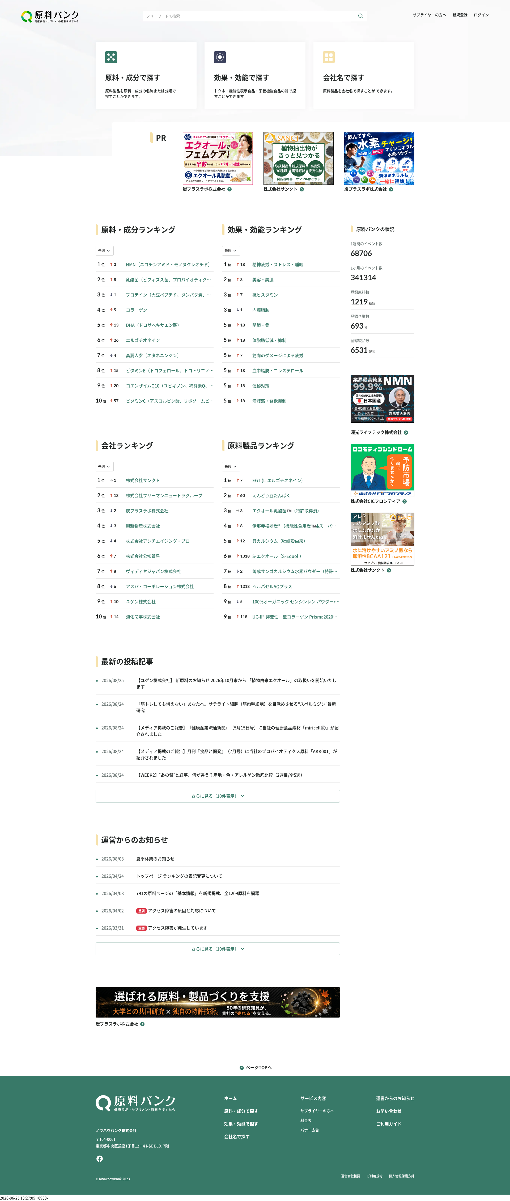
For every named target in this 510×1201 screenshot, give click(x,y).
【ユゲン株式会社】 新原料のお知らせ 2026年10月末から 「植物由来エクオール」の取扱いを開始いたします (236, 683)
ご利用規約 (374, 1176)
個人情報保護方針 (401, 1176)
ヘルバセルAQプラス (272, 586)
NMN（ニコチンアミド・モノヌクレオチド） (169, 264)
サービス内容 (313, 1098)
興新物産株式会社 (143, 526)
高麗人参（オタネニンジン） (153, 355)
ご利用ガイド (389, 1124)
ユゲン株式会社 (141, 602)
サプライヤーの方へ (429, 15)
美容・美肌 (263, 280)
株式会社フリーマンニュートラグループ (164, 495)
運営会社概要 (350, 1176)
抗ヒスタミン (265, 295)
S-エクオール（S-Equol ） (278, 556)
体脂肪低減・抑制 (269, 340)
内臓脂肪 (260, 310)
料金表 (306, 1120)
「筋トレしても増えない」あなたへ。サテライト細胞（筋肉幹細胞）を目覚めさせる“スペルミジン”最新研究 (236, 707)
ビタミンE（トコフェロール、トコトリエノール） (170, 371)
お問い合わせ (389, 1111)
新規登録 (460, 15)
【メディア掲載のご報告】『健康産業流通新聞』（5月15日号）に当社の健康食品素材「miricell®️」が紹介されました (237, 731)
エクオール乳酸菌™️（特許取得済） (286, 511)
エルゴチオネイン (143, 340)
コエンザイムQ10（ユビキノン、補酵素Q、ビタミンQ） (170, 386)
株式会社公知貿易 (143, 556)
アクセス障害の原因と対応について (177, 911)
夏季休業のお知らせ (155, 859)
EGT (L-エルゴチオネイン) (277, 480)
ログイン (481, 15)
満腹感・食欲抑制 (269, 401)
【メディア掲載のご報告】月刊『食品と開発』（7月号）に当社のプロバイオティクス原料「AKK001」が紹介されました (236, 754)
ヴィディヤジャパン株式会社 (153, 571)
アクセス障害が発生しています (172, 928)
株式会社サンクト (143, 480)
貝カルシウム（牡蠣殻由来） (280, 541)
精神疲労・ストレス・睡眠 (277, 264)
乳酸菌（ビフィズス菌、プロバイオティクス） (170, 280)
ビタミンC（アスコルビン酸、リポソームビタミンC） (170, 401)
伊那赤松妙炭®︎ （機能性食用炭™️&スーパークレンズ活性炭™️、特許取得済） (296, 526)
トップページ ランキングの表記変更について (179, 876)
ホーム (230, 1098)
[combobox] (105, 251)
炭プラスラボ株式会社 (147, 511)
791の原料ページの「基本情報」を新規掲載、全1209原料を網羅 (197, 893)
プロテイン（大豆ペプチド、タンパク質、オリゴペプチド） (170, 295)
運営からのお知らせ (395, 1098)
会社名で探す (237, 1137)
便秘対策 (260, 386)
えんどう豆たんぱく (271, 495)
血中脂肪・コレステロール (277, 371)
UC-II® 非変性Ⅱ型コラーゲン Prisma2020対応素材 (296, 617)
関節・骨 (260, 325)
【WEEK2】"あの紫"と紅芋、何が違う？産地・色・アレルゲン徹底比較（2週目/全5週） (220, 775)
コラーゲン (136, 310)
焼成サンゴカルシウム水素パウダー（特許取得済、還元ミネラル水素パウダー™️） (296, 571)
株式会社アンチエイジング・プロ (158, 541)
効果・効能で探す (241, 1124)
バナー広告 (309, 1130)
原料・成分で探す (241, 1111)
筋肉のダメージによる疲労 (277, 355)
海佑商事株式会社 (143, 617)
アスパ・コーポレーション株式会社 (160, 586)
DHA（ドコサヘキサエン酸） (153, 325)
